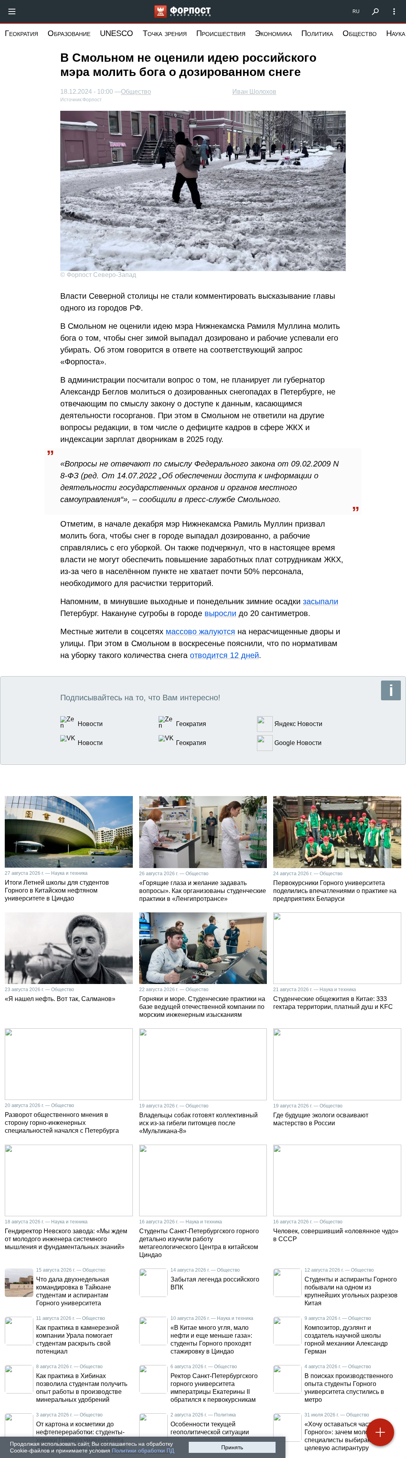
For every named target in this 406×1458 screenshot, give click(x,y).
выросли (220, 613)
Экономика (273, 33)
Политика (317, 33)
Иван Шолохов (254, 91)
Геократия (21, 33)
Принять (232, 1447)
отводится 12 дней (224, 655)
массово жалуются (200, 631)
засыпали (320, 601)
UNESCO (116, 33)
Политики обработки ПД (143, 1450)
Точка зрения (165, 33)
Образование (69, 33)
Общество (360, 33)
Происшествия (220, 33)
